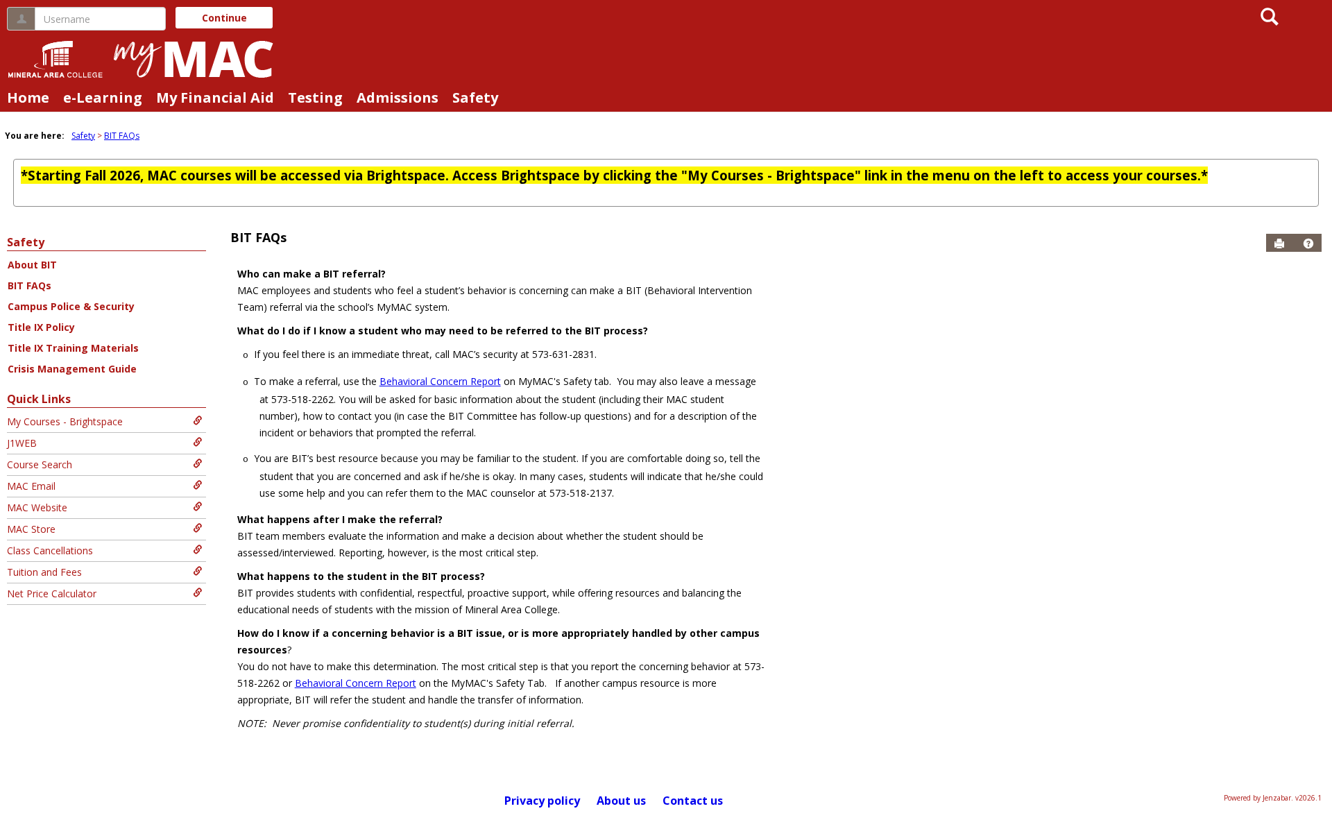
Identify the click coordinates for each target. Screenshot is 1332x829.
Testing (315, 97)
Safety (475, 97)
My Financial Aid (215, 97)
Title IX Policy (41, 327)
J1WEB (22, 443)
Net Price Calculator (51, 593)
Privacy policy (542, 800)
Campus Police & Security (71, 306)
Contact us (693, 800)
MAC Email (31, 486)
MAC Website (37, 507)
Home (28, 97)
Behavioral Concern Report (440, 381)
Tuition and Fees (44, 572)
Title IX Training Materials (73, 347)
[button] (1308, 243)
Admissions (397, 97)
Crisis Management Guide (72, 368)
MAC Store (31, 529)
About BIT (32, 264)
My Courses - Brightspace (65, 421)
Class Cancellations (50, 550)
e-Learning (102, 97)
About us (621, 800)
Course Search (39, 464)
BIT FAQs (121, 136)
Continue (224, 17)
